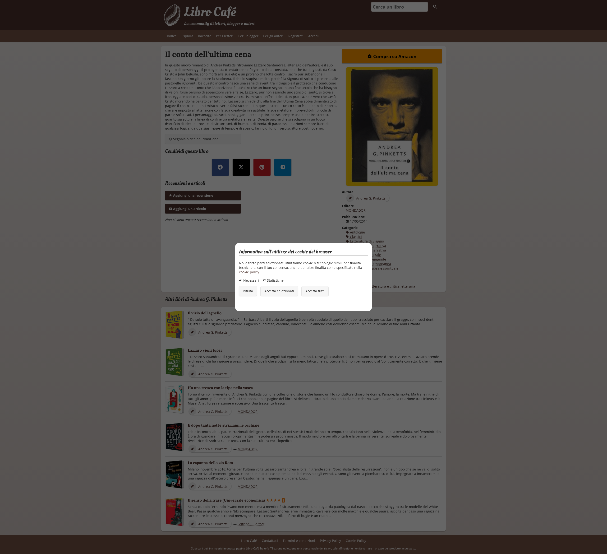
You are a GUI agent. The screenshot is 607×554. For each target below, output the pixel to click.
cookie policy (249, 272)
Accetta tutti (315, 291)
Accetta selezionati (279, 291)
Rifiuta (248, 291)
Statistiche (275, 280)
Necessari (250, 280)
